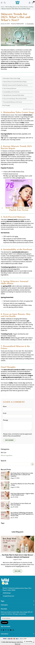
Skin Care (3, 452)
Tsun (33, 109)
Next (31, 395)
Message (5, 420)
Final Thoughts (6, 105)
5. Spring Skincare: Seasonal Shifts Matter (13, 95)
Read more (17, 571)
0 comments (30, 23)
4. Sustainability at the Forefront (10, 92)
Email (4, 413)
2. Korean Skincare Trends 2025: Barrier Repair (14, 81)
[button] (32, 2)
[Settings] (29, 2)
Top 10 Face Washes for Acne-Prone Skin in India (22, 484)
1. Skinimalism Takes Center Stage (11, 78)
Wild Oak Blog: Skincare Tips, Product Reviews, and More (19, 7)
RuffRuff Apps (28, 109)
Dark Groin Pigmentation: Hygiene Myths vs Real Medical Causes (22, 494)
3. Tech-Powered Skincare (9, 88)
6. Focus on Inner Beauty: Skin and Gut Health (14, 98)
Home (2, 7)
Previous (4, 395)
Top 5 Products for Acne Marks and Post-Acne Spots (21, 504)
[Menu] (1, 2)
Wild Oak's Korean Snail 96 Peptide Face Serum (15, 85)
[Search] (4, 2)
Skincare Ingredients (6, 455)
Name (4, 406)
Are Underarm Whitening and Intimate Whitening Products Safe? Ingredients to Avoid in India (22, 514)
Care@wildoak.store (8, 596)
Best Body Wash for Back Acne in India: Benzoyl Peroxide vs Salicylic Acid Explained (22, 474)
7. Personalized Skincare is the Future (12, 102)
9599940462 (7, 593)
